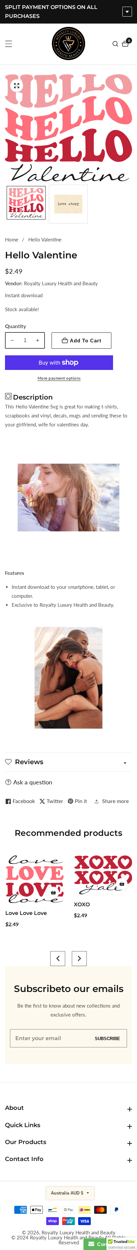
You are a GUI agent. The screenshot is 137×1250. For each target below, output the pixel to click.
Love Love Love (26, 913)
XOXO (81, 904)
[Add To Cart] (53, 892)
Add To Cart (85, 340)
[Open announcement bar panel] (127, 12)
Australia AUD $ (67, 1193)
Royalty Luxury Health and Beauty (78, 1232)
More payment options (59, 378)
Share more (115, 801)
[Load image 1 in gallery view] (26, 204)
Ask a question (32, 782)
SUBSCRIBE (107, 1038)
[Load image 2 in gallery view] (68, 204)
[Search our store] (116, 44)
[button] (57, 958)
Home (11, 239)
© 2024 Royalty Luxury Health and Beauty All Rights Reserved (68, 1240)
